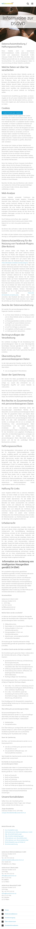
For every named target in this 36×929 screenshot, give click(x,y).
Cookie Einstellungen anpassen (12, 113)
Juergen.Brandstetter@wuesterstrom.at (14, 812)
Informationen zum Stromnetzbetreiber (17, 840)
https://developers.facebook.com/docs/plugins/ (15, 262)
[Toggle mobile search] (28, 4)
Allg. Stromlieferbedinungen (13, 834)
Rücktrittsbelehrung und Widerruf (15, 842)
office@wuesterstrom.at (9, 875)
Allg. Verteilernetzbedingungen (14, 836)
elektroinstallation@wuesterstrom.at (13, 860)
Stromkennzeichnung (11, 844)
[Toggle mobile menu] (32, 4)
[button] (18, 910)
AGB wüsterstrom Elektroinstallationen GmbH (18, 832)
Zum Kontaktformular (11, 830)
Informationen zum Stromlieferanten (16, 838)
